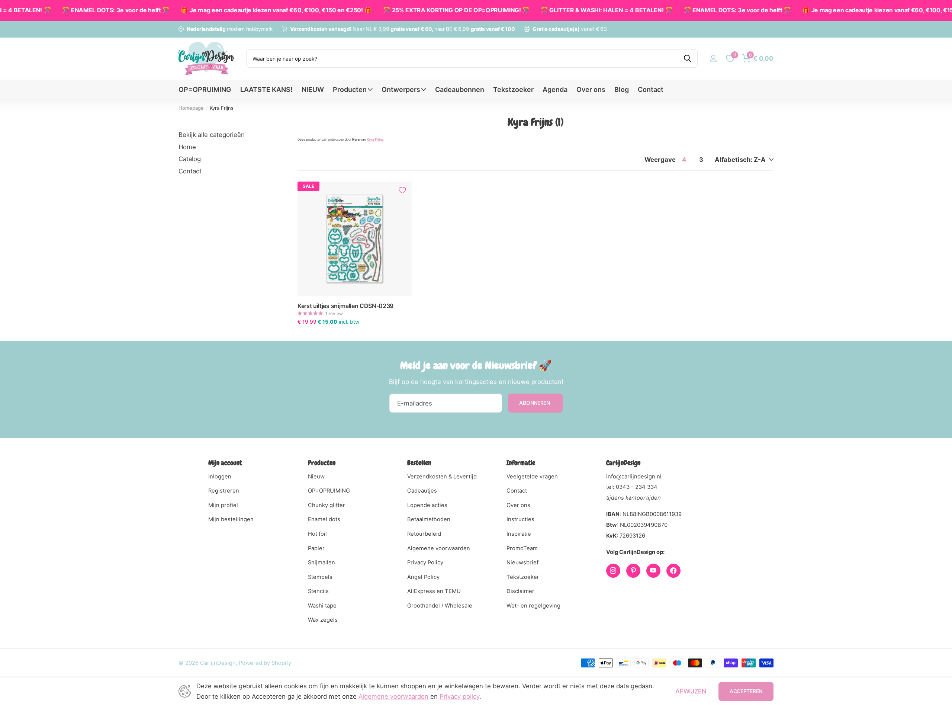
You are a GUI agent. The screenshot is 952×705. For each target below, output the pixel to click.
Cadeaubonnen (459, 89)
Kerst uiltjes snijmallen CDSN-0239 (345, 306)
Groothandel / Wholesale (439, 605)
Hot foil (317, 534)
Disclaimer (520, 591)
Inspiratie (518, 534)
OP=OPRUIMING (204, 89)
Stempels (320, 577)
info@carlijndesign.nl (634, 476)
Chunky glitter (326, 505)
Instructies (520, 519)
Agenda (555, 89)
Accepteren (746, 691)
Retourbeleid (424, 534)
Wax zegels (323, 619)
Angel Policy (423, 577)
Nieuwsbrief (522, 562)
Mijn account (225, 462)
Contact (650, 89)
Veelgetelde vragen (532, 476)
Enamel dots (324, 519)
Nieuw (316, 476)
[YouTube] (653, 571)
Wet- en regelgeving (533, 605)
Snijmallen (321, 562)
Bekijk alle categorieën (211, 134)
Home (187, 147)
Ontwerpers (401, 89)
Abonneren (535, 403)
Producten (350, 89)
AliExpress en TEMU (434, 591)
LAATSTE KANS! (266, 89)
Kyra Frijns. (376, 139)
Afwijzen (690, 691)
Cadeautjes (422, 490)
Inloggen (219, 476)
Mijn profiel (223, 505)
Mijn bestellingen (231, 519)
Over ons (590, 89)
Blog (621, 89)
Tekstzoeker (513, 89)
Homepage (191, 108)
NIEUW (313, 89)
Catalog (189, 159)
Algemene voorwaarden (438, 548)
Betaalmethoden (428, 519)
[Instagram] (613, 571)
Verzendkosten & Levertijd (442, 476)
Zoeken (687, 58)
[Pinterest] (633, 571)
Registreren (223, 490)
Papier (316, 548)
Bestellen (419, 462)
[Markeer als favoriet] (402, 190)
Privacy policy (459, 696)
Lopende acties (427, 505)
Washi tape (322, 605)
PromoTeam (522, 548)
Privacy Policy (425, 562)
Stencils (318, 591)
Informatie (520, 462)
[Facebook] (673, 571)
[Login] (713, 58)
